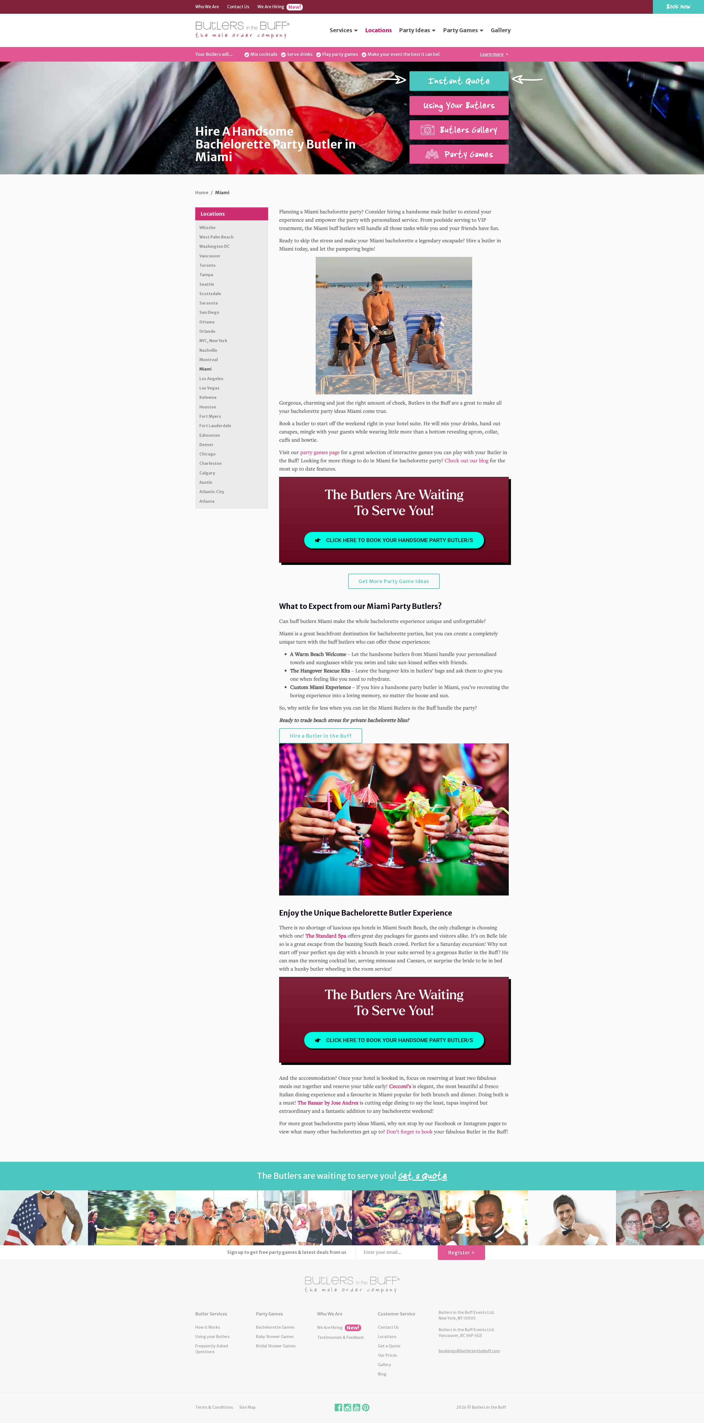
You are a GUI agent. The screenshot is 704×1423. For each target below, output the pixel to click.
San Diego (209, 312)
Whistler (207, 227)
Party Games (461, 30)
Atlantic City (211, 491)
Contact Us (238, 6)
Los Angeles (211, 378)
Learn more (492, 54)
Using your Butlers (212, 1336)
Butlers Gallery (467, 130)
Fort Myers (210, 416)
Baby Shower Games (275, 1336)
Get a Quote (389, 1346)
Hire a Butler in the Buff (321, 736)
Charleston (210, 463)
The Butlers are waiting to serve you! (352, 1175)
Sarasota (208, 303)
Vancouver (210, 256)
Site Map (247, 1407)
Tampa (206, 274)
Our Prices (387, 1355)
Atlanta (207, 501)
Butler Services (211, 1314)
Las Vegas (209, 388)
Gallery (501, 30)
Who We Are (207, 6)
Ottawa (207, 322)
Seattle (206, 284)
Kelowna (207, 397)
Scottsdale (210, 293)
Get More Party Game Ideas (394, 581)
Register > (461, 1252)
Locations (378, 30)
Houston (207, 407)
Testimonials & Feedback (340, 1337)
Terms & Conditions (214, 1407)
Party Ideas (415, 30)
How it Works (207, 1327)
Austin (205, 482)
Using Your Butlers (459, 105)
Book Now (678, 6)
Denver (206, 444)
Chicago (207, 454)
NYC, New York (213, 340)
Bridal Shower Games (276, 1346)
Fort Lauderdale (215, 425)
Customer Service (396, 1314)
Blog (382, 1374)
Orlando (207, 331)
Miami (205, 369)
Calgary (207, 473)
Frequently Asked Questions (211, 1349)
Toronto (207, 265)
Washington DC (214, 246)
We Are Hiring (279, 7)
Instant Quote (459, 81)
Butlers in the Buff (352, 1285)
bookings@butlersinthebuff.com (469, 1350)
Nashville (208, 350)
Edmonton (209, 435)
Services (341, 30)
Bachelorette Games (275, 1327)
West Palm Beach (216, 237)
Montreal (208, 359)
